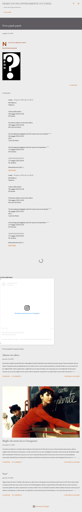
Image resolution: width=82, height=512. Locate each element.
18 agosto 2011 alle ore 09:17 (23, 100)
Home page (7, 12)
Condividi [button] (73, 85)
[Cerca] (73, 3)
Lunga (10, 100)
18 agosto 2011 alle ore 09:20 (23, 175)
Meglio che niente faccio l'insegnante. (20, 440)
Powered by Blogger (42, 506)
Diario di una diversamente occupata (26, 3)
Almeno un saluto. (11, 354)
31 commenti (17, 462)
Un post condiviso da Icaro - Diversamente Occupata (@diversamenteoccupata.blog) (28, 339)
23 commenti (17, 495)
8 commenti (16, 376)
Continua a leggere (72, 376)
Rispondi (12, 170)
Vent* (5, 473)
